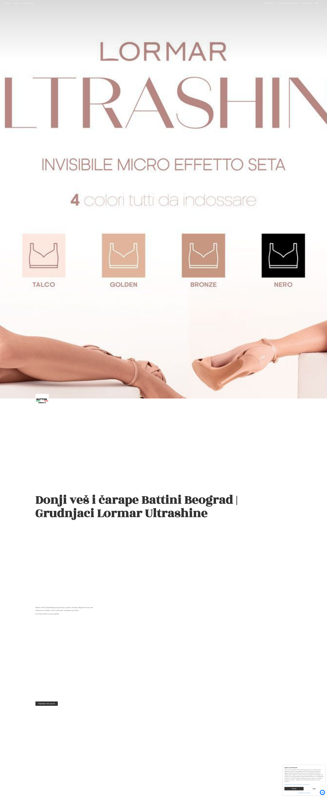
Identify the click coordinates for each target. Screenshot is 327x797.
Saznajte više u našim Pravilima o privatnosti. (297, 784)
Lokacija (17, 3)
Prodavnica (7, 3)
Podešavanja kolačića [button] (304, 793)
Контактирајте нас (28, 3)
